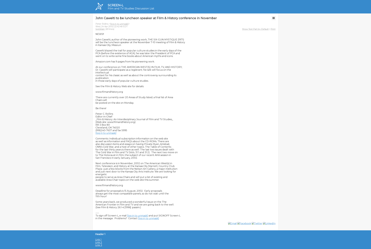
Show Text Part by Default (255, 29)
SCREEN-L (115, 5)
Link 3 (98, 245)
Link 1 (98, 239)
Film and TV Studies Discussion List (131, 8)
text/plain (100, 29)
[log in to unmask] (119, 24)
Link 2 (98, 242)
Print (273, 29)
